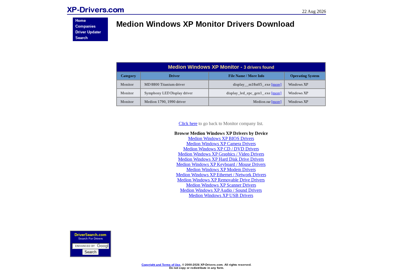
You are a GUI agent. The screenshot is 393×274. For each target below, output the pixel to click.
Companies (85, 26)
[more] (276, 84)
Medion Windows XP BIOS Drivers (221, 138)
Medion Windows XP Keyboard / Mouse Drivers (221, 164)
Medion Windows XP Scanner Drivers (221, 185)
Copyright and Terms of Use (161, 264)
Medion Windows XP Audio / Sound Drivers (221, 190)
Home (80, 20)
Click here (188, 123)
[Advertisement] (90, 134)
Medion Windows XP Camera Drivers (221, 143)
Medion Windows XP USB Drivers (221, 195)
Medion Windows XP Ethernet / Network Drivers (221, 174)
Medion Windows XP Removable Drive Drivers (221, 179)
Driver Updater (88, 32)
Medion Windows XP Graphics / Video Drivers (221, 154)
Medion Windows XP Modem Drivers (221, 169)
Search (81, 38)
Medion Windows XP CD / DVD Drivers (221, 148)
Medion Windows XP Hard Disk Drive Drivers (221, 159)
